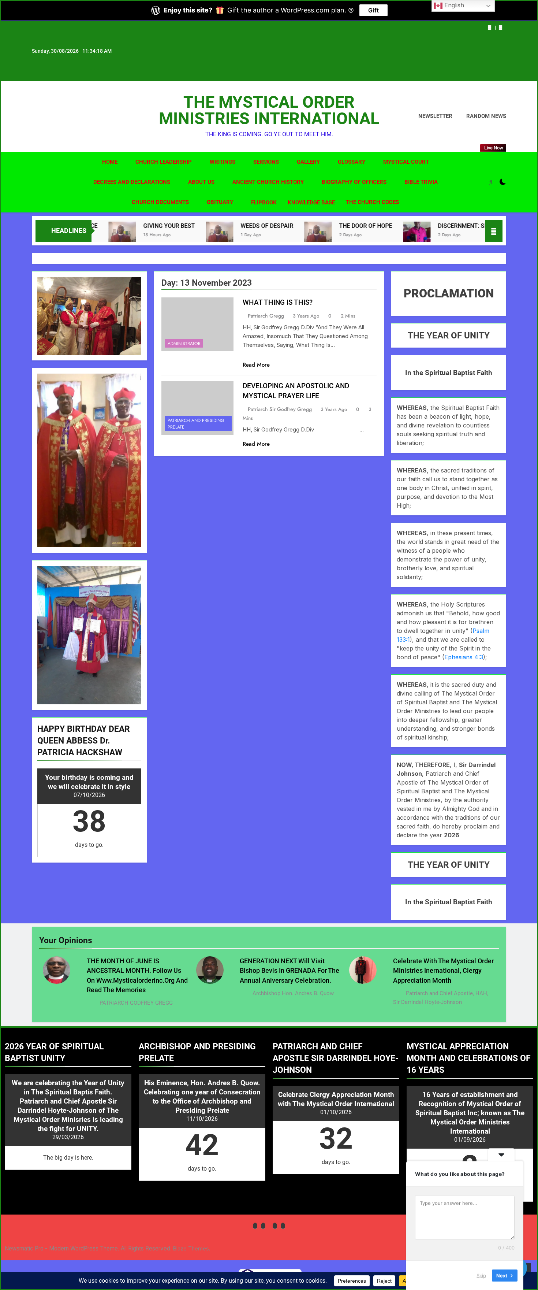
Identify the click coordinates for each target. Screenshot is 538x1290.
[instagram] (45, 116)
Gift (373, 10)
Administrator (184, 343)
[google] (62, 116)
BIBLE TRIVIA (421, 182)
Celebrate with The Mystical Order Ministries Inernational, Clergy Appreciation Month (443, 970)
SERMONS (266, 162)
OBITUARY (220, 202)
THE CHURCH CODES (372, 202)
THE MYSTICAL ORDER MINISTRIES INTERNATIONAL (269, 110)
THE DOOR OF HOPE (355, 225)
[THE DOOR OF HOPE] (307, 234)
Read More (256, 365)
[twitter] (53, 116)
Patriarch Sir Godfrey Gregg (280, 409)
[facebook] (36, 116)
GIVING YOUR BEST (158, 225)
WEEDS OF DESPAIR (256, 225)
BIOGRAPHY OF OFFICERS (354, 182)
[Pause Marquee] (493, 231)
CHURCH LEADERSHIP (163, 162)
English (453, 5)
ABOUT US (201, 182)
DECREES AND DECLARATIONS (131, 182)
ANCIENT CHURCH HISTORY (268, 182)
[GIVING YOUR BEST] (112, 234)
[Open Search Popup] (490, 182)
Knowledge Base (311, 202)
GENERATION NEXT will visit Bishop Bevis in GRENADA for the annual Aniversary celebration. (289, 970)
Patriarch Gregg (266, 315)
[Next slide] (500, 28)
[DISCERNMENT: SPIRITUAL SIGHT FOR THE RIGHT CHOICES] (406, 232)
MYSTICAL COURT (406, 162)
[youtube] (71, 116)
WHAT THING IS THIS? (278, 302)
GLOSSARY (351, 162)
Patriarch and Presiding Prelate (196, 423)
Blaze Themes (191, 1248)
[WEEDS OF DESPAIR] (209, 234)
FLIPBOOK (264, 202)
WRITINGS (222, 162)
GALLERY (308, 162)
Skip (481, 1275)
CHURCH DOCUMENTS (160, 202)
